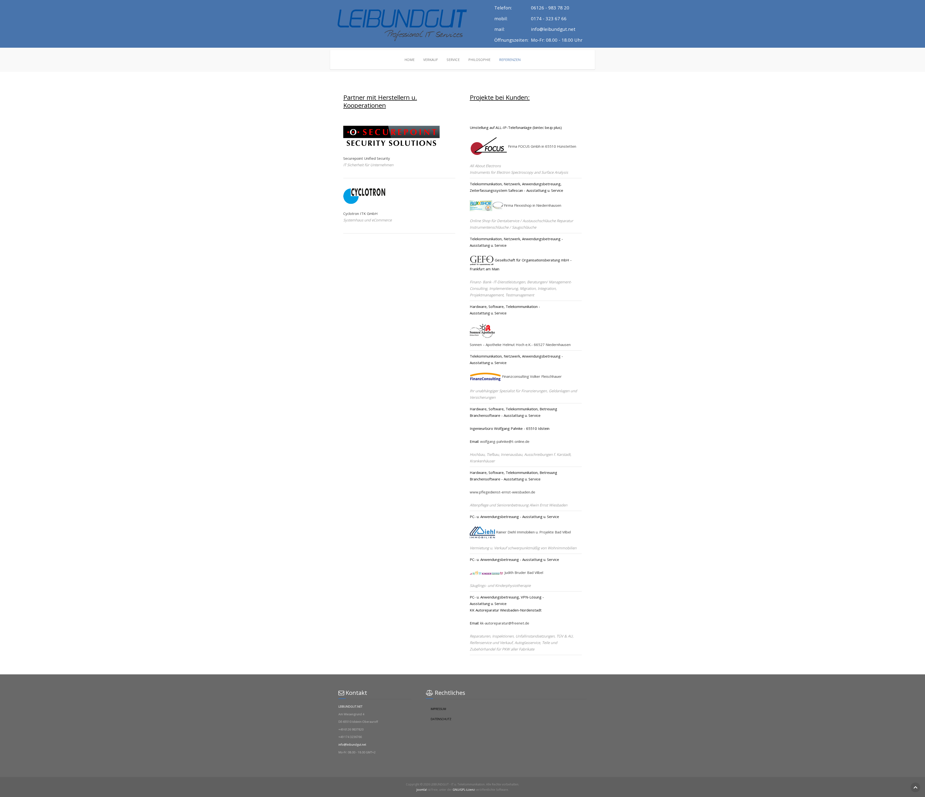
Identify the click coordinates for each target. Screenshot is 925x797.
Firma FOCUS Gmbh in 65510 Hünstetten (542, 146)
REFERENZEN (510, 59)
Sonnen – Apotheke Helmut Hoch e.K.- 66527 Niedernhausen (520, 344)
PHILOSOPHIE (479, 59)
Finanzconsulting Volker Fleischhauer (531, 376)
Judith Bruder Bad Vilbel (523, 572)
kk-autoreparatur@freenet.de (504, 623)
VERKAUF (430, 59)
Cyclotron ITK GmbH (360, 213)
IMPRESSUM (438, 709)
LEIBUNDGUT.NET (350, 706)
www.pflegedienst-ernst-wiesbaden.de (502, 492)
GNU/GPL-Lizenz (464, 790)
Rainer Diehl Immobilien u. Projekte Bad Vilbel (533, 532)
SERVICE (453, 59)
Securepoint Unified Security (366, 158)
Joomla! (421, 790)
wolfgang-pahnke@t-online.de (504, 441)
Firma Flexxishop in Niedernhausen (532, 205)
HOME (409, 59)
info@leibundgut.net (352, 745)
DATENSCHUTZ (441, 719)
